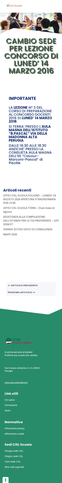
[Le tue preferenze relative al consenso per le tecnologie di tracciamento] (6, 480)
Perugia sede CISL (14, 450)
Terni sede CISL (13, 461)
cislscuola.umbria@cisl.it (16, 382)
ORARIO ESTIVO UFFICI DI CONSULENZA (27, 229)
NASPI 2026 (10, 234)
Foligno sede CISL (14, 456)
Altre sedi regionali (14, 466)
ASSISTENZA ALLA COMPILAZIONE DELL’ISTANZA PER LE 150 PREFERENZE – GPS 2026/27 (31, 220)
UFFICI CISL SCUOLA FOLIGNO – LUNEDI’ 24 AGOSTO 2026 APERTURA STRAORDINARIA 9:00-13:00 (29, 199)
